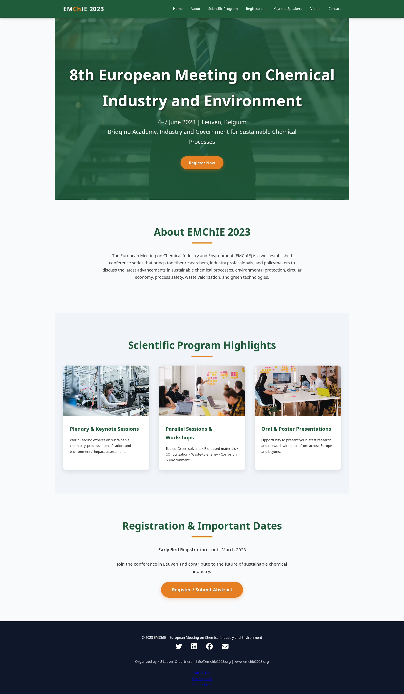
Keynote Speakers (288, 8)
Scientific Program (223, 8)
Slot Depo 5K (202, 678)
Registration (256, 8)
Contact (334, 8)
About (195, 8)
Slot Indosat (202, 684)
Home (178, 8)
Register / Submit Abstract (202, 589)
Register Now (202, 162)
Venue (315, 8)
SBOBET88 (202, 673)
